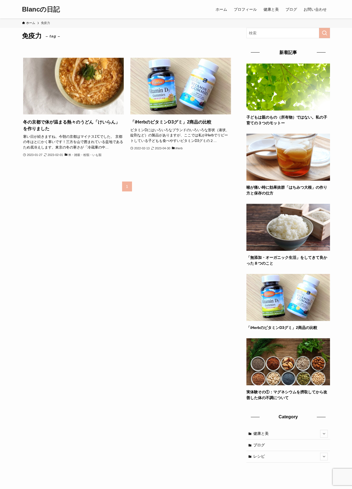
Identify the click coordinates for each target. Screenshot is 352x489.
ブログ (259, 445)
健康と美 (261, 433)
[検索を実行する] (324, 33)
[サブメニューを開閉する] (324, 434)
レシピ (259, 456)
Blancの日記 (41, 9)
